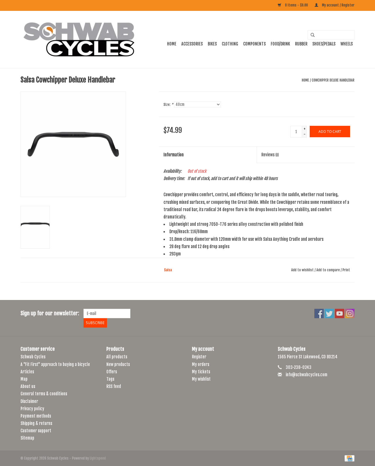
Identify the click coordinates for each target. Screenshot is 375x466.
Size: (168, 104)
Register (199, 356)
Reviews (270, 154)
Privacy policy (32, 408)
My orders (200, 364)
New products (118, 364)
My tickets (201, 371)
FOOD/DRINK (280, 43)
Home (171, 43)
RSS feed (113, 386)
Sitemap (27, 438)
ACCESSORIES (192, 43)
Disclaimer (29, 401)
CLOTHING (230, 43)
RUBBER (301, 43)
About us (28, 386)
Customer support (36, 430)
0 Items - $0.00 (296, 5)
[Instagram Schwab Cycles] (349, 313)
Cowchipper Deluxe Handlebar (333, 80)
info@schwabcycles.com (306, 374)
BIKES (212, 43)
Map (24, 379)
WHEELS (346, 43)
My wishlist (201, 379)
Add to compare (328, 270)
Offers (111, 371)
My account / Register (337, 5)
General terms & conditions (44, 393)
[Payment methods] (348, 458)
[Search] (310, 35)
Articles (27, 371)
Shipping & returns (36, 423)
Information (173, 154)
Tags (110, 379)
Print (346, 270)
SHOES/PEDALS (323, 43)
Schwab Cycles (33, 356)
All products (116, 356)
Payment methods (36, 416)
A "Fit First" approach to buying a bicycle (55, 364)
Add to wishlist (302, 270)
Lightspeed (98, 458)
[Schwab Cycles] (79, 39)
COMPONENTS (254, 43)
